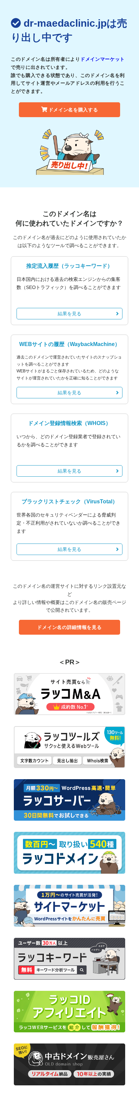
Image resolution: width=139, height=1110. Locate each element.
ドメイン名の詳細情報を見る (69, 627)
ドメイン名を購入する (73, 109)
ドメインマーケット (102, 59)
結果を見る (69, 313)
